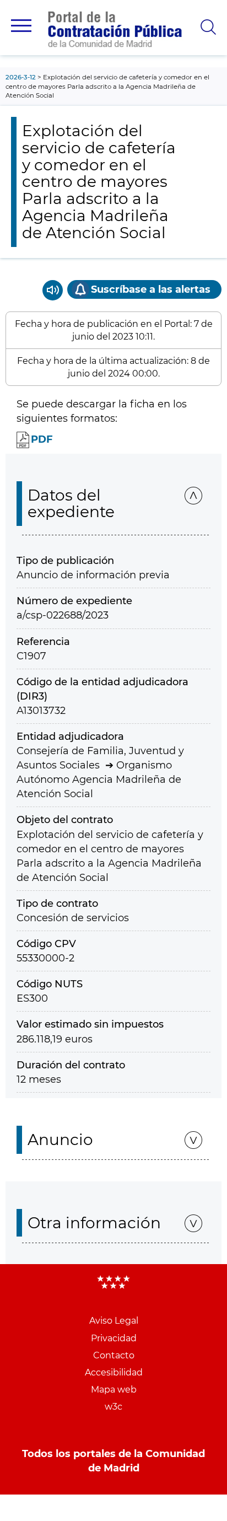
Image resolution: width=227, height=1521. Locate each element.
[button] (21, 25)
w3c (113, 1406)
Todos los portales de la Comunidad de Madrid (113, 1461)
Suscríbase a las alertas (150, 289)
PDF (42, 439)
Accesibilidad (114, 1372)
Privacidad (114, 1338)
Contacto (113, 1355)
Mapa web (114, 1389)
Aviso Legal (113, 1320)
